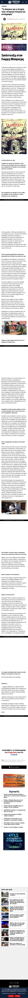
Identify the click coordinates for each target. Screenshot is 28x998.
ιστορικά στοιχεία (5, 761)
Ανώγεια (6, 760)
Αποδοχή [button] (17, 996)
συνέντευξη (19, 761)
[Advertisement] (14, 214)
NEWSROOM (11, 19)
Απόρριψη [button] (11, 996)
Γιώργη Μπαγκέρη (12, 760)
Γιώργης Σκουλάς (21, 760)
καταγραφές (13, 761)
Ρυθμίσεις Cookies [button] (21, 993)
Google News (13, 752)
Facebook (14, 755)
